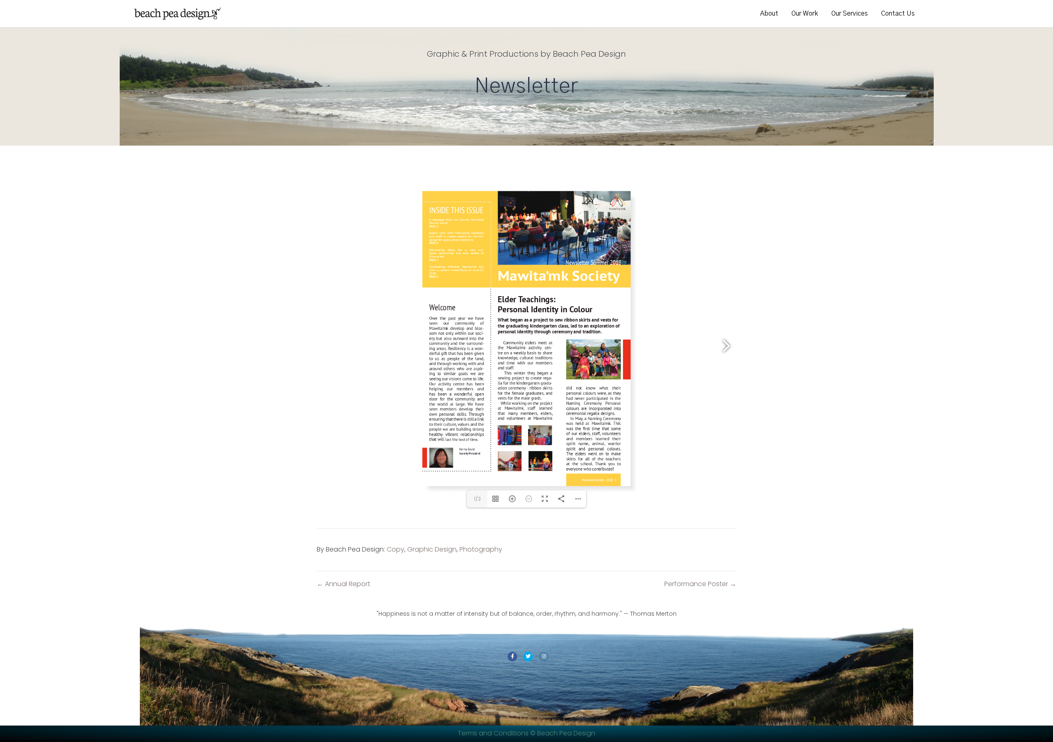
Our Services (849, 13)
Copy (395, 549)
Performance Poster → (700, 584)
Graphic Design (432, 549)
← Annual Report (343, 584)
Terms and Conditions (494, 733)
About (769, 13)
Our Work (804, 13)
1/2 (477, 498)
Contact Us (898, 13)
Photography (480, 549)
